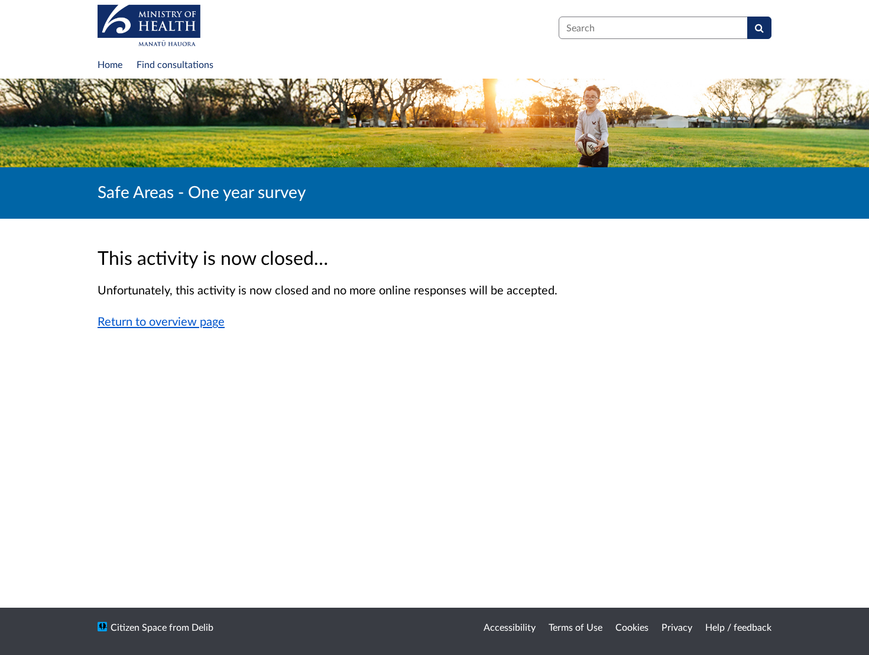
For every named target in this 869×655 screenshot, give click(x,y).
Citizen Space (139, 627)
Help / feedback (738, 627)
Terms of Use (575, 627)
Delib (202, 627)
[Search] (759, 28)
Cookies (631, 627)
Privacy (677, 627)
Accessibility (510, 627)
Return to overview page (161, 321)
